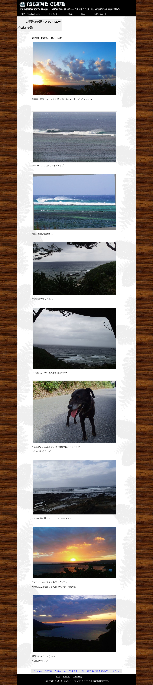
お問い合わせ (100, 14)
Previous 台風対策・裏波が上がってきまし (56, 671)
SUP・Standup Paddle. (31, 14)
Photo (70, 14)
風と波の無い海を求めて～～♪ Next (100, 671)
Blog (83, 14)
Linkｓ (66, 676)
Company (77, 676)
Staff (58, 676)
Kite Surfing (54, 14)
